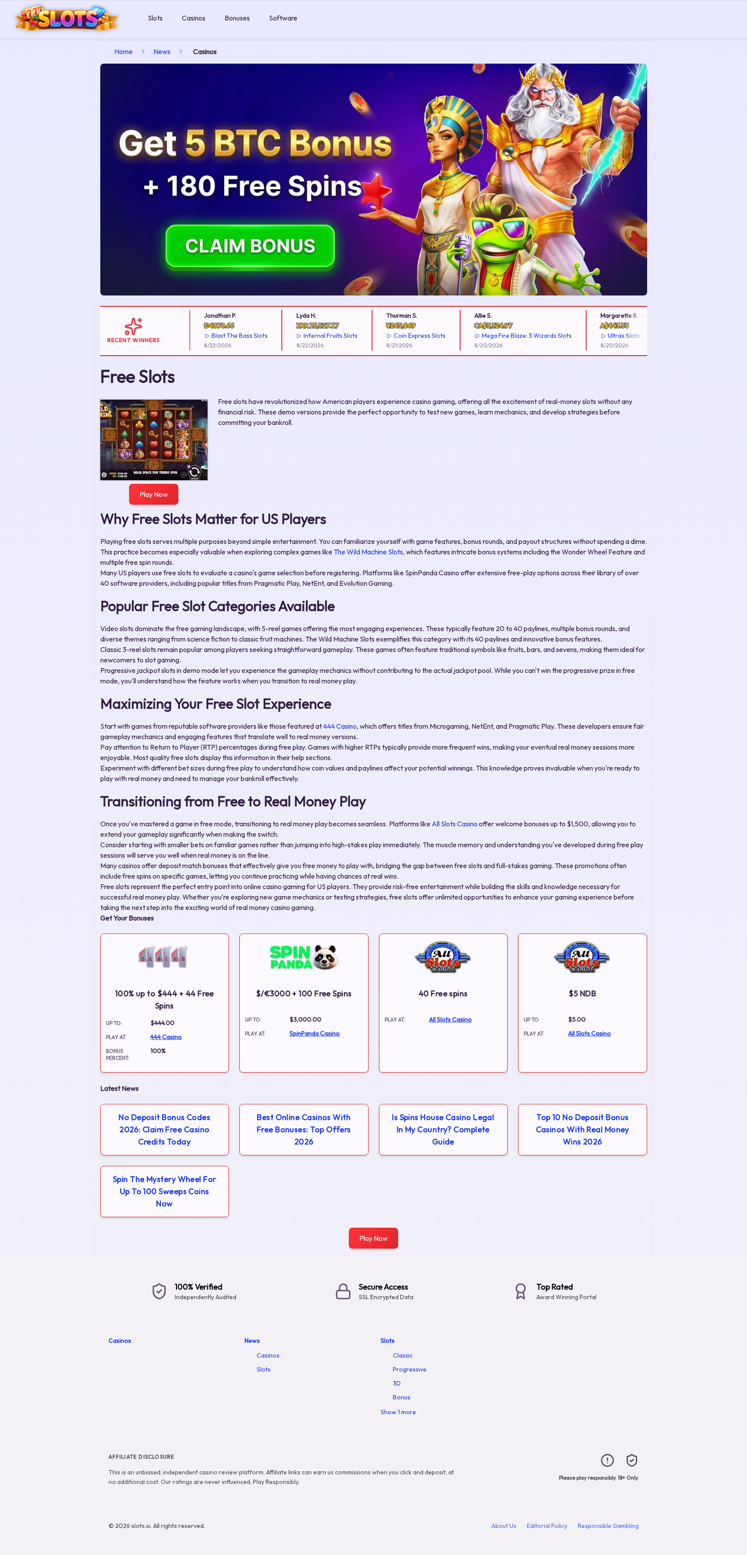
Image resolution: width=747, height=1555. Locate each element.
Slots (155, 18)
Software (283, 18)
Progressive (409, 1369)
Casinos (193, 18)
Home (123, 51)
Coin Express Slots (407, 336)
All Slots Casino (455, 823)
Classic (403, 1355)
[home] (72, 32)
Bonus (401, 1397)
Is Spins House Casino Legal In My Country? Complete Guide (443, 1129)
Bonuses (237, 18)
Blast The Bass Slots (227, 336)
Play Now (154, 494)
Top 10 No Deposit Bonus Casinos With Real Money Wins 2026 (582, 1129)
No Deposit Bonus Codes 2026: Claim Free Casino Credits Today (164, 1129)
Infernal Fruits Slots (318, 336)
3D (397, 1383)
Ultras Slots (611, 336)
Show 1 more (398, 1412)
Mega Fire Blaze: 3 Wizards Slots (514, 336)
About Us (503, 1526)
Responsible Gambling (608, 1526)
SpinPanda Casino (315, 1033)
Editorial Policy (547, 1526)
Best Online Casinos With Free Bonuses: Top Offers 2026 (304, 1129)
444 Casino (340, 726)
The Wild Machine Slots (368, 551)
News (162, 51)
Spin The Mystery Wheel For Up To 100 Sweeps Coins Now (164, 1191)
